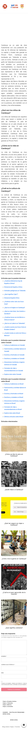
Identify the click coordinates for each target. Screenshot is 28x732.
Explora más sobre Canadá (12, 374)
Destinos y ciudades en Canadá (14, 358)
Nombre (4, 656)
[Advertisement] (14, 28)
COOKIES (5, 712)
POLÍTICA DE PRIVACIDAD (16, 712)
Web (2, 672)
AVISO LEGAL (6, 714)
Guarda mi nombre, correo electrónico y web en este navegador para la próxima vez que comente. (14, 684)
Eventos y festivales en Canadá (14, 355)
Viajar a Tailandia (8, 703)
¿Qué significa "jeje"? (11, 294)
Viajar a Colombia (8, 706)
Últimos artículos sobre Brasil (13, 416)
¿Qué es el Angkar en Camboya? (14, 307)
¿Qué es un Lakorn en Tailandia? (14, 323)
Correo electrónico (8, 664)
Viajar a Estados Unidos (10, 701)
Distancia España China (11, 298)
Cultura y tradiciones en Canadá (14, 345)
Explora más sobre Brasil (12, 413)
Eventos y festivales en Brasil (13, 393)
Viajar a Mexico (7, 704)
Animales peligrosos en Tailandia (14, 290)
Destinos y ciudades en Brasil (13, 397)
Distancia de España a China (13, 287)
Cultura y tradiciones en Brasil (14, 384)
